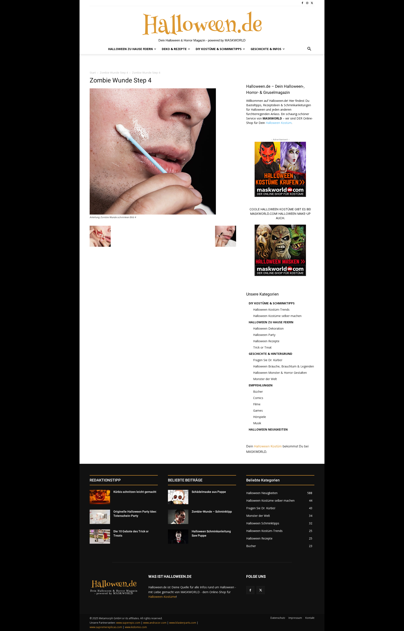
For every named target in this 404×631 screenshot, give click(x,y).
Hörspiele (259, 417)
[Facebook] (302, 3)
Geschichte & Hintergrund (270, 354)
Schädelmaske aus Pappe (209, 491)
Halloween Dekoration (268, 328)
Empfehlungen (260, 385)
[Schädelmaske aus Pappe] (178, 497)
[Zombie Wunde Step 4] (153, 213)
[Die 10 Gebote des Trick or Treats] (100, 536)
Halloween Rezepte (266, 341)
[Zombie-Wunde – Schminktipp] (178, 517)
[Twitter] (312, 3)
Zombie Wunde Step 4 (114, 72)
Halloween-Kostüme (162, 597)
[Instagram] (307, 3)
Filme (256, 404)
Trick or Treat (262, 347)
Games (258, 410)
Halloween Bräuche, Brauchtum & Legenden (283, 366)
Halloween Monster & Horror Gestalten (280, 373)
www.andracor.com (154, 622)
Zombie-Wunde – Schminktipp (212, 511)
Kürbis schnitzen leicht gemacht (134, 491)
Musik (257, 423)
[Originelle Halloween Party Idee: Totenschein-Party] (100, 517)
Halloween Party (264, 335)
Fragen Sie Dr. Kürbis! (267, 360)
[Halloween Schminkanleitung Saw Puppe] (178, 536)
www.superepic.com (128, 622)
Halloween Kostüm (279, 123)
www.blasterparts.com (182, 622)
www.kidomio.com (136, 627)
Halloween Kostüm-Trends (271, 310)
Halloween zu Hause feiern (271, 322)
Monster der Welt (265, 379)
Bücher (258, 392)
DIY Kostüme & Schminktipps (272, 303)
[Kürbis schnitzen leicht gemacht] (100, 497)
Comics (258, 398)
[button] (309, 49)
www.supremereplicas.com (106, 627)
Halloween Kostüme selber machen (277, 316)
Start (93, 72)
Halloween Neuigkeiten (268, 429)
